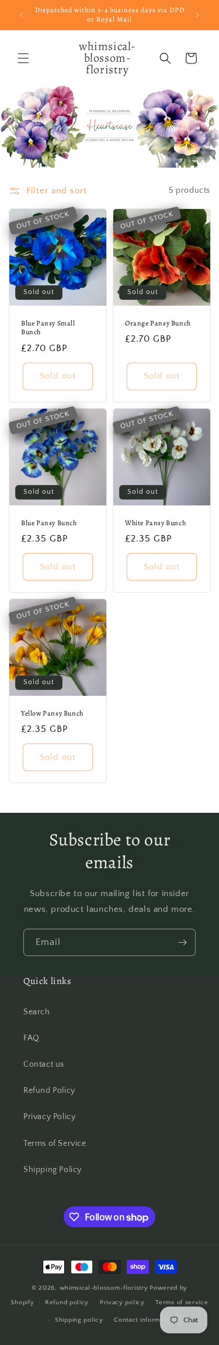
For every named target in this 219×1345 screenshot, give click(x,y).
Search (36, 1012)
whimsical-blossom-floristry (104, 1287)
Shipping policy (79, 1319)
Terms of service (181, 1302)
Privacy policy (122, 1302)
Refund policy (67, 1302)
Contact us (43, 1064)
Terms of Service (54, 1143)
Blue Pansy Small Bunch (48, 327)
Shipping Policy (52, 1169)
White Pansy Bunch (155, 522)
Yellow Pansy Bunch (52, 713)
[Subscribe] (182, 942)
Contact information (144, 1319)
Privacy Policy (49, 1116)
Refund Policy (49, 1090)
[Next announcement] (197, 15)
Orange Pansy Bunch (158, 322)
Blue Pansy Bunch (49, 522)
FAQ (31, 1038)
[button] (23, 58)
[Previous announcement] (21, 15)
